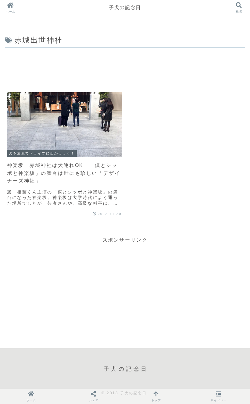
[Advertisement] (125, 66)
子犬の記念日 (125, 7)
